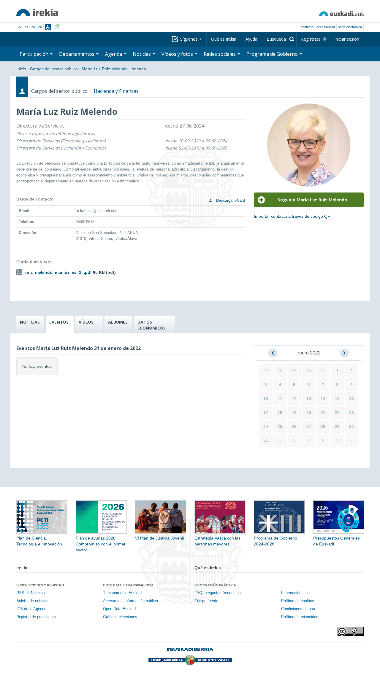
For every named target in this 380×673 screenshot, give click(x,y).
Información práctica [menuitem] (215, 585)
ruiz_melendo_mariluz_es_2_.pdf (58, 272)
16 (351, 398)
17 (265, 412)
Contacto (307, 27)
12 (294, 398)
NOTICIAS (30, 322)
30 (308, 370)
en (40, 27)
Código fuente (206, 601)
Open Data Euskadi (120, 609)
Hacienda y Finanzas (116, 91)
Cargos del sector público (54, 68)
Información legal (296, 593)
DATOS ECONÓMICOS (151, 325)
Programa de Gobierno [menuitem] (272, 54)
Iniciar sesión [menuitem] (346, 39)
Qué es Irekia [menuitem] (223, 39)
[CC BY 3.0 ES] (351, 631)
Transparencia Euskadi (122, 593)
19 (294, 412)
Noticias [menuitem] (142, 54)
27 (265, 370)
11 (280, 398)
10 (265, 398)
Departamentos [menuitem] (77, 54)
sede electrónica (350, 27)
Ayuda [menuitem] (251, 39)
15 (337, 398)
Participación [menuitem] (35, 54)
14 (323, 398)
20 (308, 412)
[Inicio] (37, 12)
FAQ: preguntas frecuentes (217, 593)
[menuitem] (279, 39)
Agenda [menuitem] (114, 54)
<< (19, 27)
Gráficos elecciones (120, 617)
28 (280, 370)
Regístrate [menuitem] (311, 39)
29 (294, 370)
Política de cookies (297, 601)
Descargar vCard (230, 200)
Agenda (139, 68)
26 (294, 426)
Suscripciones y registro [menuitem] (40, 585)
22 (337, 412)
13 (308, 398)
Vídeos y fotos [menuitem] (178, 54)
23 (351, 412)
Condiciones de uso (298, 609)
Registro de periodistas (36, 617)
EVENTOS (59, 322)
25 (280, 426)
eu (33, 27)
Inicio (21, 68)
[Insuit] (48, 27)
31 (323, 370)
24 (265, 426)
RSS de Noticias (30, 593)
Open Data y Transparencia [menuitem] (128, 585)
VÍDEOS (86, 322)
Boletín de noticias (32, 601)
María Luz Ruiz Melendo (105, 68)
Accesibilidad (325, 27)
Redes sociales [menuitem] (220, 54)
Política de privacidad (299, 617)
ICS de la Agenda (31, 609)
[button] (272, 353)
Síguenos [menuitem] (189, 39)
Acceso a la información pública (130, 601)
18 (280, 412)
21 (323, 412)
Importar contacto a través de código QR (292, 216)
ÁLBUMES (118, 322)
